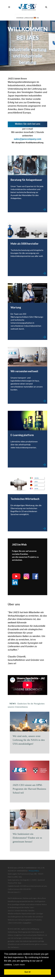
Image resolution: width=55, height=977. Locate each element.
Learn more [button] (19, 964)
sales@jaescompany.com (27, 139)
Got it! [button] (28, 972)
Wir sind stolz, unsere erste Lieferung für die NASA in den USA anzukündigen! (29, 740)
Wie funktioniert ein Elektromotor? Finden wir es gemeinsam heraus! (27, 838)
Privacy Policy (34, 871)
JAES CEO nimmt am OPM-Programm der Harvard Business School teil (29, 789)
